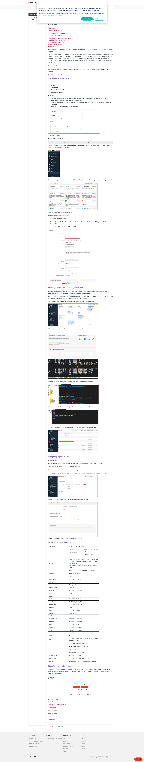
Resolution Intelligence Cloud (54, 738)
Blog (64, 741)
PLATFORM (49, 736)
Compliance (113, 757)
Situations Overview (53, 710)
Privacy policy (92, 757)
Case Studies (66, 743)
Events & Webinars (68, 746)
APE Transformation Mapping (56, 42)
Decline (99, 18)
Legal (107, 757)
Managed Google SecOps (35, 741)
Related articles (52, 46)
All (64, 738)
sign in (52, 726)
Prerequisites (51, 28)
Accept (87, 18)
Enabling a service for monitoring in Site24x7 (60, 38)
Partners (83, 748)
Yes (77, 686)
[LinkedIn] (53, 678)
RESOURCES (67, 736)
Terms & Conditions (101, 757)
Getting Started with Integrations (56, 701)
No (84, 686)
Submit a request (86, 694)
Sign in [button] (112, 2)
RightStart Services (33, 743)
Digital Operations (33, 746)
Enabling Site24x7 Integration (56, 30)
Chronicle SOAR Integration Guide (57, 704)
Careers (83, 743)
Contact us (83, 741)
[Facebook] (49, 678)
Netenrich (30, 7)
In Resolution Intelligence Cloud (59, 33)
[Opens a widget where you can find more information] (138, 759)
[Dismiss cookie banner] (104, 6)
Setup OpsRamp (52, 713)
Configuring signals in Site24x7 (56, 40)
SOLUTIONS (31, 736)
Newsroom (83, 746)
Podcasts (65, 748)
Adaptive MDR (32, 738)
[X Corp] (51, 678)
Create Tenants (52, 707)
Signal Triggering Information (56, 44)
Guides (65, 751)
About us (83, 738)
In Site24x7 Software (56, 35)
